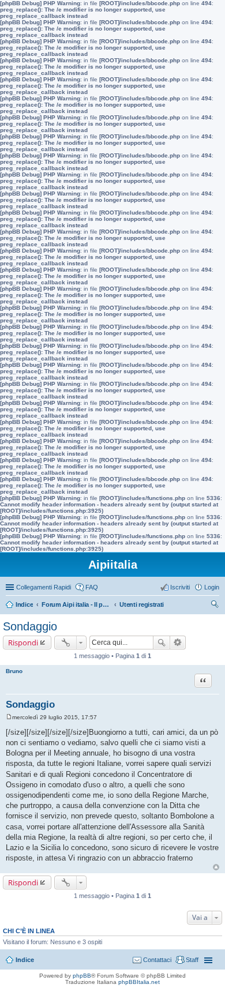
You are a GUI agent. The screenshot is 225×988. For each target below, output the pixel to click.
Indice (25, 959)
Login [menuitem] (211, 587)
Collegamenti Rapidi (43, 587)
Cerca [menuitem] (214, 605)
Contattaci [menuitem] (157, 959)
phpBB (82, 975)
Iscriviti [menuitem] (180, 587)
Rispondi (23, 642)
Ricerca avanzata (178, 642)
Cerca (161, 642)
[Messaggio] (9, 717)
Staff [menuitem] (192, 959)
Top (216, 867)
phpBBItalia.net (139, 982)
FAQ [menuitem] (91, 587)
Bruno (14, 671)
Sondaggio (30, 626)
